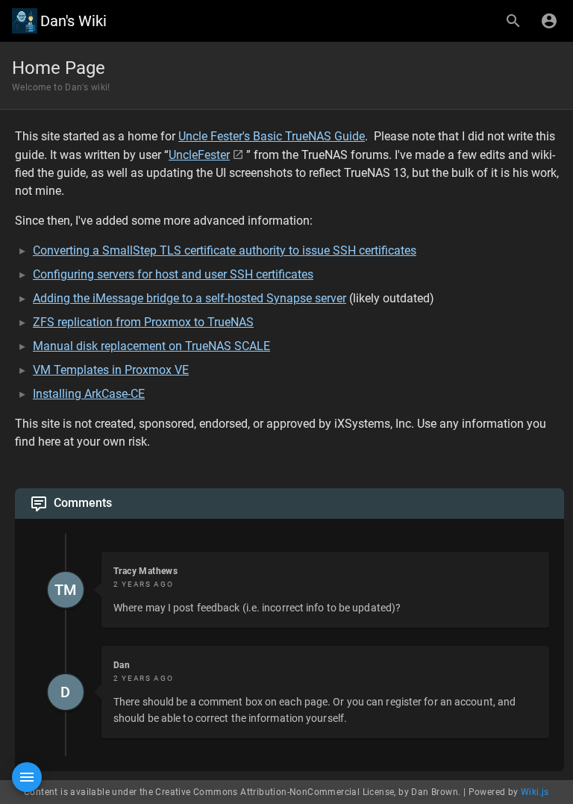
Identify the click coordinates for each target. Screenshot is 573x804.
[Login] (549, 21)
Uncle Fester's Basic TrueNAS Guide (271, 136)
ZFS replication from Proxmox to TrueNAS (143, 322)
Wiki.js (535, 792)
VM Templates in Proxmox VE (111, 370)
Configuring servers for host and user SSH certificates (173, 274)
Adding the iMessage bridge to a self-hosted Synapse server (189, 298)
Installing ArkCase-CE (89, 394)
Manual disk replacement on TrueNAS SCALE (151, 346)
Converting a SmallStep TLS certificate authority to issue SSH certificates (224, 250)
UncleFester (199, 155)
